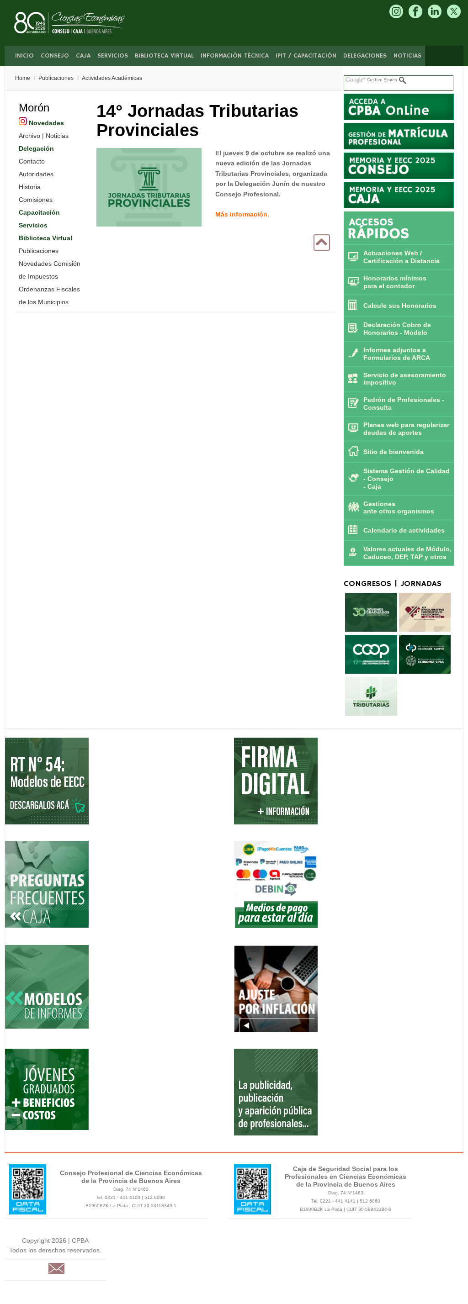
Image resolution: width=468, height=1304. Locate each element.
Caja (83, 56)
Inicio (24, 56)
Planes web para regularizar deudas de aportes (406, 428)
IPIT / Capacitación (306, 56)
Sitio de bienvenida (393, 451)
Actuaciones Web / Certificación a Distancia (401, 256)
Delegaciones (365, 56)
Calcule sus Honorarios (399, 305)
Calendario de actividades (404, 530)
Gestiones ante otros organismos (398, 507)
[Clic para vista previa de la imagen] (149, 189)
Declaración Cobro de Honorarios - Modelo (397, 328)
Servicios (112, 56)
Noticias (407, 56)
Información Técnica (235, 56)
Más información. (242, 214)
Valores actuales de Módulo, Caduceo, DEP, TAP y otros (407, 552)
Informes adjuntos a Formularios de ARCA (396, 353)
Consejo (55, 56)
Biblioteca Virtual (164, 56)
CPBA (79, 23)
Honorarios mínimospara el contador (394, 282)
